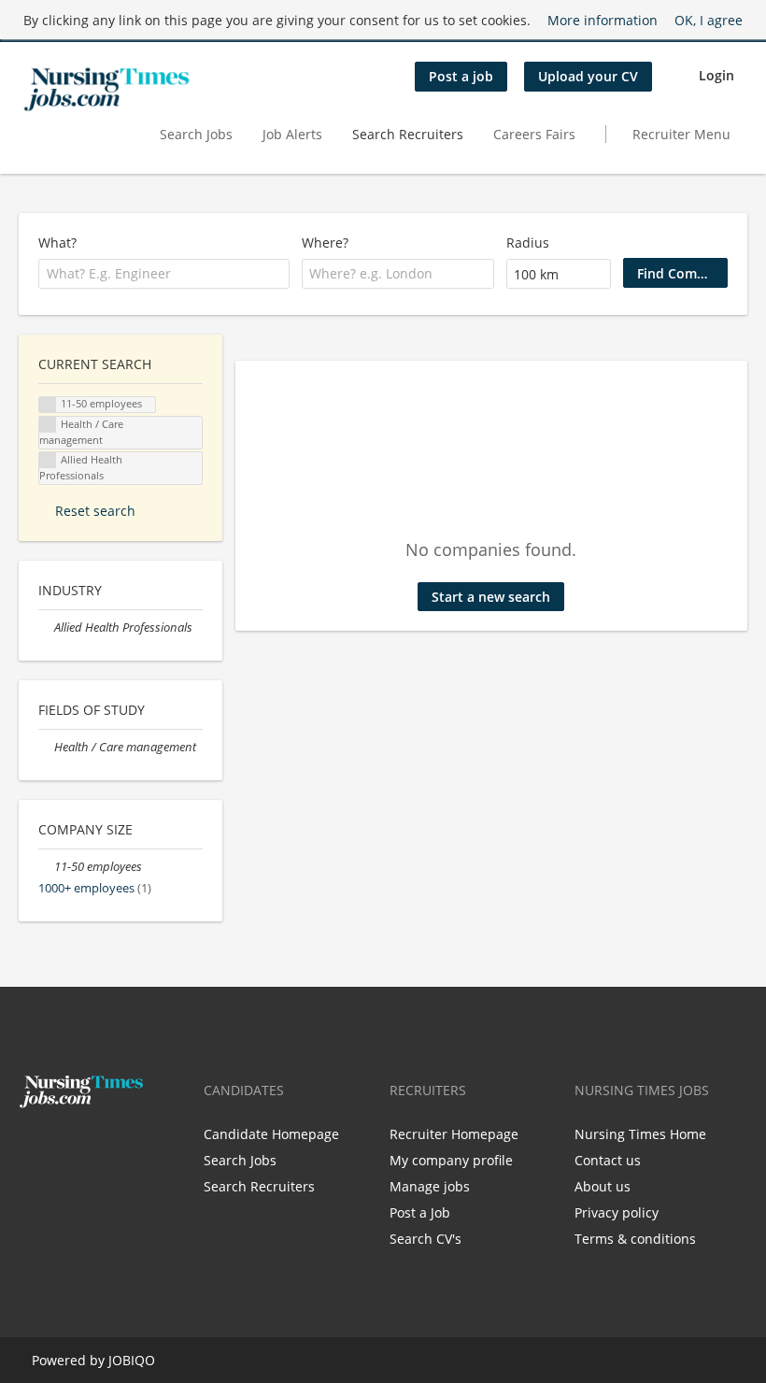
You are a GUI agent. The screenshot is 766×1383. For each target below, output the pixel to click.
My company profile (451, 1160)
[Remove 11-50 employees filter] (46, 867)
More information (602, 20)
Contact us (607, 1160)
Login (716, 75)
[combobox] (164, 274)
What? (57, 242)
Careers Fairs (534, 134)
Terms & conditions (635, 1239)
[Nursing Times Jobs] (106, 90)
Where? (325, 242)
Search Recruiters (407, 134)
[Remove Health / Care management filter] (46, 747)
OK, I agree (708, 20)
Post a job (461, 76)
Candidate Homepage (271, 1134)
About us (602, 1186)
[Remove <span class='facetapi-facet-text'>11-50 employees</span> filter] (47, 405)
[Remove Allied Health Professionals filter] (46, 627)
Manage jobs (430, 1186)
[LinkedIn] (90, 1147)
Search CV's (425, 1239)
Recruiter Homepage (454, 1134)
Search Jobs (196, 134)
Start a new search (491, 597)
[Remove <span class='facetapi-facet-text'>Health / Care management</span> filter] (47, 425)
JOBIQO (131, 1360)
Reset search (95, 511)
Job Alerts (292, 134)
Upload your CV (588, 76)
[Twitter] (63, 1147)
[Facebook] (32, 1147)
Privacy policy (616, 1212)
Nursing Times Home (640, 1134)
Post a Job (420, 1212)
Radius (527, 242)
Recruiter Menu (681, 134)
